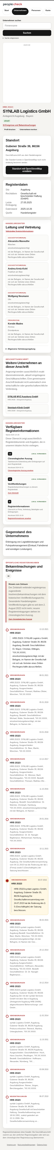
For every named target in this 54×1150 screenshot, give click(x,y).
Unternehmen (20, 10)
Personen (36, 10)
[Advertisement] (27, 74)
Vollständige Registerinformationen (19, 231)
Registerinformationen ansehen (19, 518)
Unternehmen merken (28, 130)
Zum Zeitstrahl (13, 493)
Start (6, 10)
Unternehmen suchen (12, 20)
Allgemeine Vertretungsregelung (21, 349)
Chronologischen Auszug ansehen (20, 470)
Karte (48, 10)
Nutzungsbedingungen (26, 1145)
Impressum (11, 1145)
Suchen (27, 33)
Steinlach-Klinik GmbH (19, 407)
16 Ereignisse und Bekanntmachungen (19, 125)
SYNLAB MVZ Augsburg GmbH (23, 396)
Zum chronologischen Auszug (20, 619)
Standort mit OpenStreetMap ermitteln (27, 170)
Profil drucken (9, 130)
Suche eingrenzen (12, 38)
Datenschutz (42, 1145)
